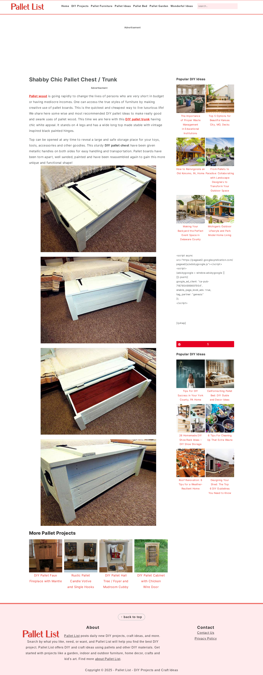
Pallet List (72, 635)
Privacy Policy (206, 638)
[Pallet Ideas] (27, 8)
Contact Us (205, 632)
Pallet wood (38, 96)
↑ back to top (131, 617)
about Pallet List (107, 659)
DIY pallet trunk (137, 119)
